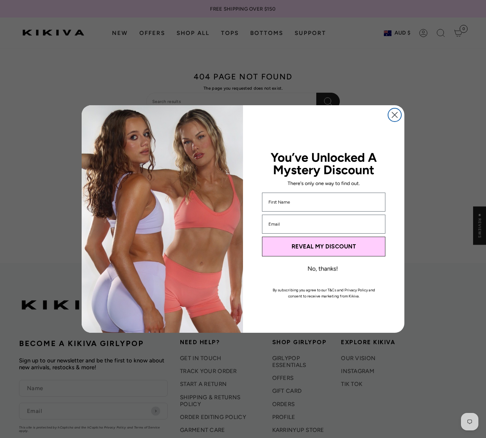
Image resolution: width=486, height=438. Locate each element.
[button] (322, 269)
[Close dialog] (394, 115)
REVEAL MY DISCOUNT (324, 246)
